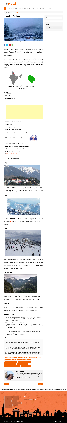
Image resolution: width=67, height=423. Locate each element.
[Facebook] (25, 399)
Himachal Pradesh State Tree (25, 361)
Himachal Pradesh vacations (10, 363)
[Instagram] (33, 399)
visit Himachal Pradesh (26, 366)
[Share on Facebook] (4, 45)
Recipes (32, 8)
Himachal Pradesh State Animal (35, 357)
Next (40, 384)
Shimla (11, 221)
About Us (49, 421)
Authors (56, 421)
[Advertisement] (24, 112)
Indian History (9, 8)
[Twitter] (27, 399)
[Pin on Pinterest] (10, 45)
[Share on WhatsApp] (12, 45)
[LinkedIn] (35, 399)
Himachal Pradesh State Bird (10, 359)
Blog (46, 8)
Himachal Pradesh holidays (10, 357)
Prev (6, 384)
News (50, 8)
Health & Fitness (27, 8)
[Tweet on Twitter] (7, 45)
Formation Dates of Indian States (17, 337)
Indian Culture (15, 8)
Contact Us (53, 421)
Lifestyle (21, 8)
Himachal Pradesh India (22, 357)
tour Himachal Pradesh (23, 363)
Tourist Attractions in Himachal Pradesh (12, 366)
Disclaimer (60, 421)
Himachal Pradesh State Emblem (24, 359)
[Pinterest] (31, 399)
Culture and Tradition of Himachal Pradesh (14, 153)
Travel (37, 8)
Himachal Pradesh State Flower (10, 361)
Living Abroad (41, 8)
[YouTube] (29, 399)
